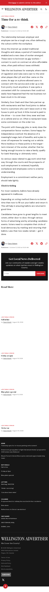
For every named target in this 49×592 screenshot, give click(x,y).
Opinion (11, 16)
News (3, 443)
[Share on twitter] (36, 27)
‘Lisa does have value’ (8, 492)
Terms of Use (5, 557)
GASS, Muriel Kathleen (9, 518)
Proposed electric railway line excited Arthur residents (21, 501)
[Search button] (41, 9)
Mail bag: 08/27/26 (7, 484)
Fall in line (4, 467)
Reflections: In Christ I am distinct (13, 509)
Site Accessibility (7, 569)
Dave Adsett (12, 27)
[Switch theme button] (46, 9)
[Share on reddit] (41, 27)
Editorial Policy (6, 563)
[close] (46, 3)
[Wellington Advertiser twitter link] (3, 579)
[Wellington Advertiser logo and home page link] (21, 9)
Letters (4, 482)
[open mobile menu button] (2, 9)
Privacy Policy (5, 560)
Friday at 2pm (6, 471)
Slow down (5, 505)
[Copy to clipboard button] (46, 27)
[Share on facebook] (32, 27)
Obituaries (5, 516)
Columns (4, 499)
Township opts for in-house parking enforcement (19, 446)
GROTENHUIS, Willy (7, 522)
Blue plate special (7, 475)
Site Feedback (5, 566)
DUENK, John (5, 526)
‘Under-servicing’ (7, 488)
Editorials (5, 16)
